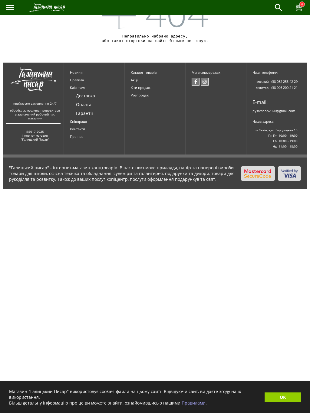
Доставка (85, 96)
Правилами (194, 403)
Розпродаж (140, 95)
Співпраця (78, 121)
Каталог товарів (144, 72)
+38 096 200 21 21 (284, 87)
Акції (135, 80)
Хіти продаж (140, 87)
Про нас (76, 136)
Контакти (77, 129)
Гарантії (84, 113)
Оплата (83, 104)
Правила (77, 80)
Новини (76, 72)
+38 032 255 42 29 (284, 81)
